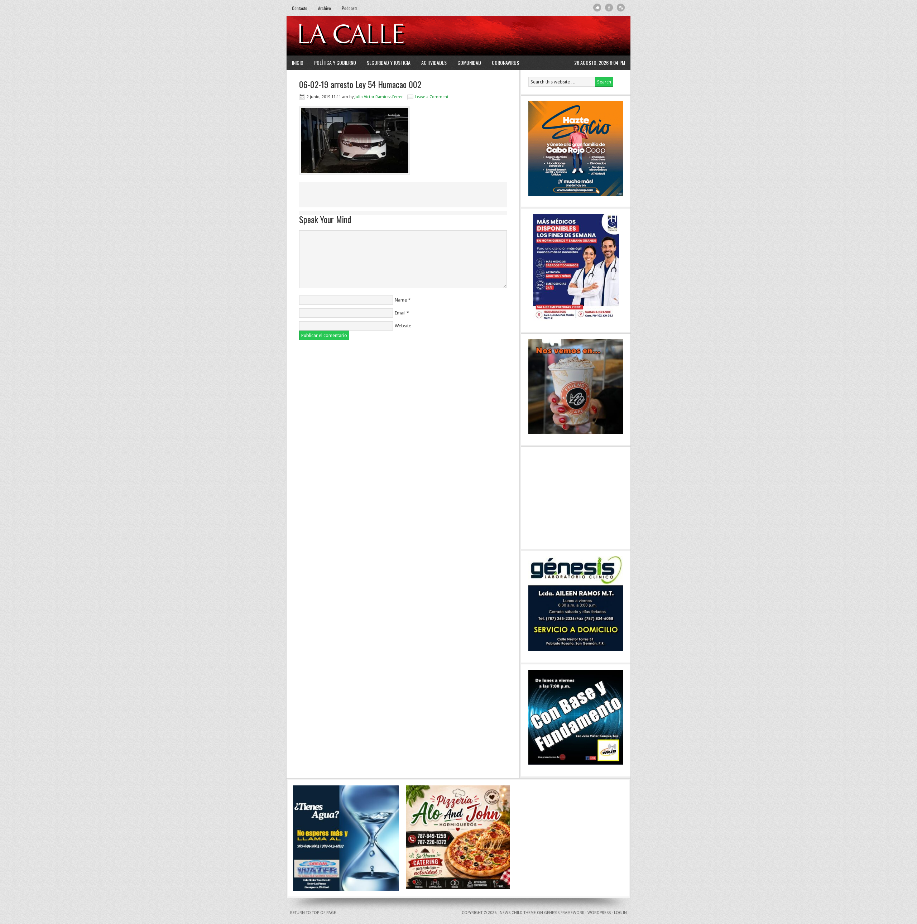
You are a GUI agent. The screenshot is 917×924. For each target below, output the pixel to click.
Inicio (297, 62)
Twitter (597, 8)
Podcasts (349, 8)
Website (403, 325)
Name (401, 300)
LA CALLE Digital (370, 36)
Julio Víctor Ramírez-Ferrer (379, 97)
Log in (620, 912)
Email (400, 313)
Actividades (434, 62)
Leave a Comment (431, 97)
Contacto (299, 8)
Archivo (324, 8)
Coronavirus (505, 62)
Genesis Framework (564, 912)
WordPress (599, 912)
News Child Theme (518, 912)
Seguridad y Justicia (389, 62)
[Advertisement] (537, 36)
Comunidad (469, 62)
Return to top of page (313, 912)
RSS (621, 8)
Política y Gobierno (335, 62)
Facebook (609, 8)
